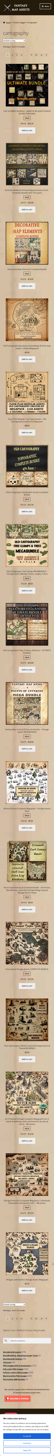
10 (36, 55)
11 (42, 55)
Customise (27, 1443)
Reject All (27, 1450)
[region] (27, 1435)
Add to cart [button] (27, 130)
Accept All (27, 1436)
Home (8, 22)
